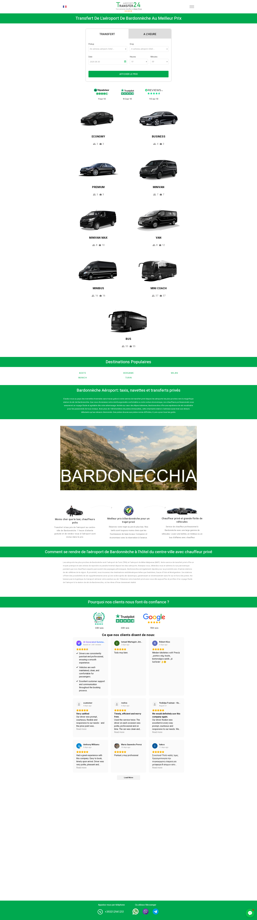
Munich (82, 377)
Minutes (154, 56)
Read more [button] (81, 729)
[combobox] (107, 49)
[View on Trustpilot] (79, 704)
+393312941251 (114, 912)
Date (90, 56)
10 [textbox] (132, 62)
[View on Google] (117, 643)
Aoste (82, 373)
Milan (174, 373)
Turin (128, 377)
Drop (132, 44)
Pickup (91, 44)
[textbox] (108, 49)
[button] (250, 913)
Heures (133, 56)
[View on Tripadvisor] (155, 704)
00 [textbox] (153, 62)
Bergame (128, 373)
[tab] (107, 34)
